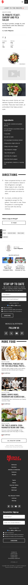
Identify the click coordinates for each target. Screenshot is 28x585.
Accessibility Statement (14, 558)
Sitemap (14, 500)
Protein (5, 237)
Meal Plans (21, 233)
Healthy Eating (6, 12)
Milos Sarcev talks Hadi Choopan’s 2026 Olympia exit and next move (8, 270)
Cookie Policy (14, 556)
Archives (14, 498)
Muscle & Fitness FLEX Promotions (12, 311)
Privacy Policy (14, 555)
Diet (5, 233)
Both (10, 305)
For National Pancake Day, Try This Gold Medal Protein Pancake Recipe (13, 366)
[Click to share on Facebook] (1, 230)
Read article (6, 373)
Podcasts (14, 487)
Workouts (14, 464)
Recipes (14, 474)
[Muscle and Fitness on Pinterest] (22, 333)
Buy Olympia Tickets (14, 495)
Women (19, 305)
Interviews (20, 265)
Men (14, 305)
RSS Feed (14, 490)
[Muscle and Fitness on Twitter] (11, 333)
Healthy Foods (12, 233)
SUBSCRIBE (7, 315)
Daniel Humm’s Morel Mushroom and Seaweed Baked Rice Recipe (14, 396)
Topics (14, 480)
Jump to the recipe (13, 8)
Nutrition (14, 467)
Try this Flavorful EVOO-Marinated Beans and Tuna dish (13, 427)
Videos (14, 482)
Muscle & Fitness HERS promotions (12, 309)
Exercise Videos (14, 485)
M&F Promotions (7, 307)
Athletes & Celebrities (14, 469)
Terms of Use (14, 553)
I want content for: (14, 303)
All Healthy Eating (14, 440)
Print (15, 223)
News (7, 265)
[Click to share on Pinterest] (1, 236)
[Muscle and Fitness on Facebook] (6, 333)
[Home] (3, 3)
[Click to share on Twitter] (1, 233)
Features (14, 472)
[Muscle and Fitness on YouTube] (17, 333)
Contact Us (14, 552)
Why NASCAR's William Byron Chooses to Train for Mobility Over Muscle (20, 270)
